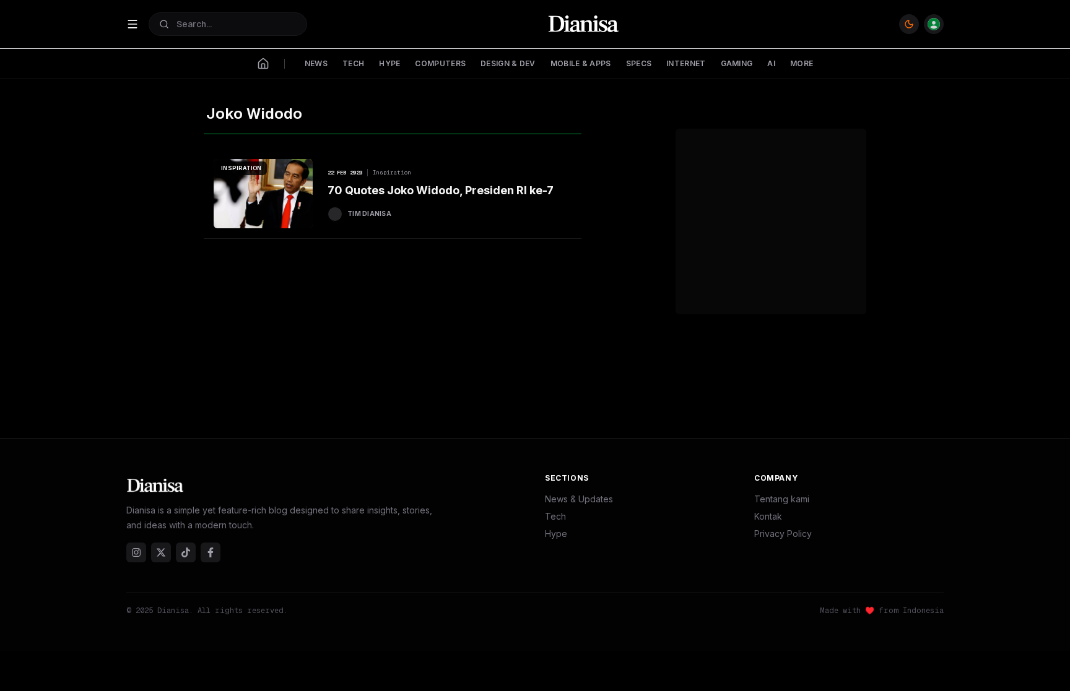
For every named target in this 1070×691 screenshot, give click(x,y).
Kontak (768, 516)
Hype (556, 533)
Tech (555, 516)
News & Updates (579, 499)
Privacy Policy (783, 533)
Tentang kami (781, 499)
